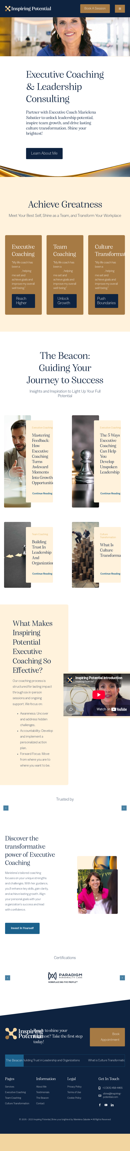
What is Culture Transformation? (86, 1060)
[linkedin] (112, 1105)
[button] (5, 808)
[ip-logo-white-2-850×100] (28, 7)
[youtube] (106, 1105)
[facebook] (100, 1105)
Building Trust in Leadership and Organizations (44, 553)
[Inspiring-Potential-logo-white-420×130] (24, 1029)
